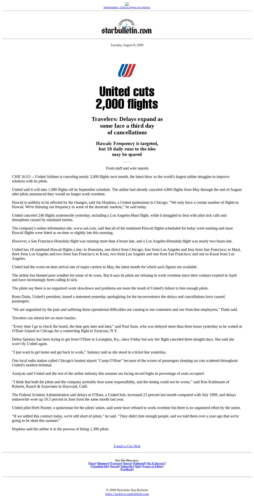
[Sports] (127, 463)
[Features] (116, 463)
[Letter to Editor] (152, 466)
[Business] (103, 463)
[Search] (115, 466)
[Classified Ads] (100, 466)
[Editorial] (139, 463)
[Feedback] (127, 469)
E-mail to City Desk (127, 446)
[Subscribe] (127, 466)
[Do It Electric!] (156, 463)
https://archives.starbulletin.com (127, 494)
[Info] (138, 466)
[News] (92, 463)
